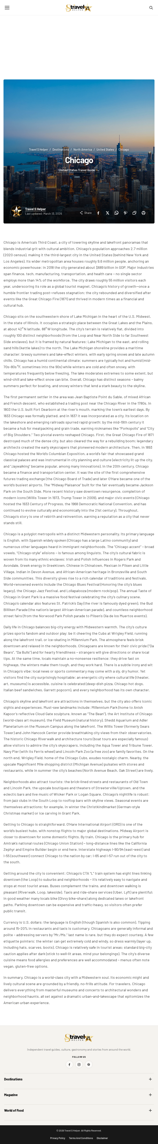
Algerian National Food (17, 1119)
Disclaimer (102, 1138)
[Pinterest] (125, 212)
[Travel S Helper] (79, 7)
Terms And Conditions (81, 1138)
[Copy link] (134, 212)
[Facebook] (98, 212)
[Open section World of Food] (150, 1110)
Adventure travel (14, 1103)
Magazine (11, 1095)
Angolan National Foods (96, 1119)
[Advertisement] (79, 46)
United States (105, 149)
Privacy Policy (57, 1138)
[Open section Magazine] (150, 1094)
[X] (107, 212)
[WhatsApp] (116, 212)
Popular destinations (94, 1103)
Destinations (60, 149)
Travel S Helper (38, 149)
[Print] (143, 212)
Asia (84, 1087)
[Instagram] (79, 1064)
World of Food (14, 1110)
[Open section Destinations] (150, 1079)
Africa (8, 1087)
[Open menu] (7, 7)
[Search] (151, 7)
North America (82, 149)
